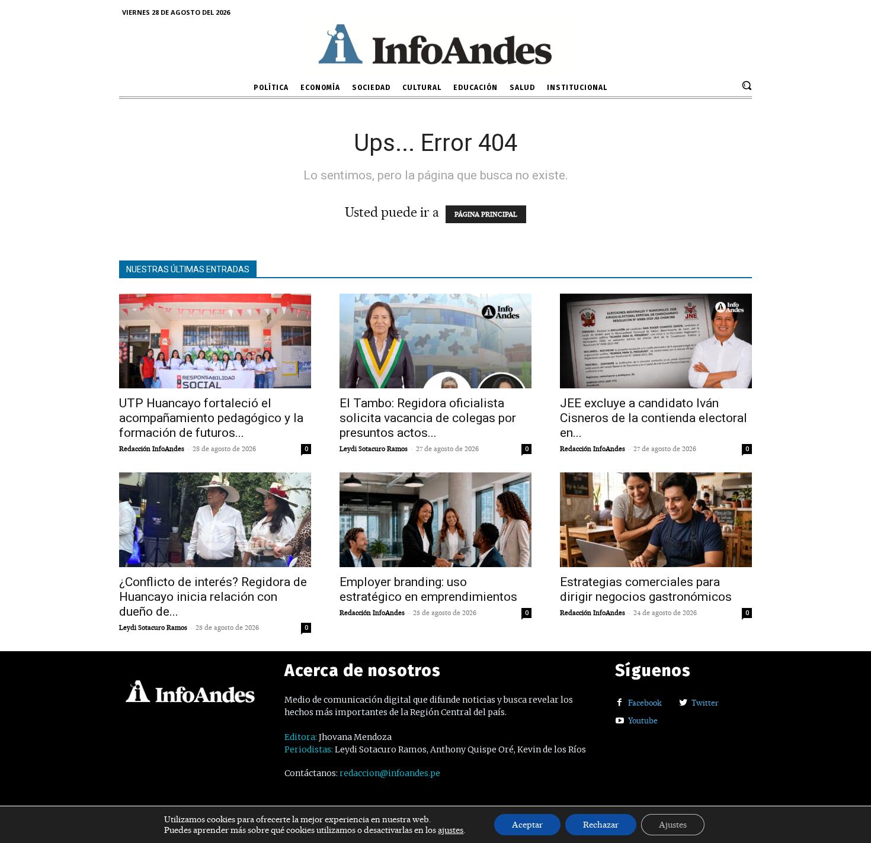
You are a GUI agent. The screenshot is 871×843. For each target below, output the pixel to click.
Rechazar (601, 824)
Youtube (643, 720)
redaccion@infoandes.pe (390, 773)
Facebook (645, 702)
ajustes (450, 830)
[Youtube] (619, 721)
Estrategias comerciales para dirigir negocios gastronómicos (646, 589)
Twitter (705, 702)
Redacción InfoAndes (151, 449)
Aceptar (527, 824)
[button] (746, 85)
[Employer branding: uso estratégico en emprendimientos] (435, 519)
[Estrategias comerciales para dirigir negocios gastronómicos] (656, 519)
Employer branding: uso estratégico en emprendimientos (428, 589)
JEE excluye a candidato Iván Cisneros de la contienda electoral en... (653, 418)
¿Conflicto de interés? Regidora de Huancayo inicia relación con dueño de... (213, 597)
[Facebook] (619, 703)
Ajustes (673, 824)
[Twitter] (683, 703)
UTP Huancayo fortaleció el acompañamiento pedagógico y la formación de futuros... (211, 418)
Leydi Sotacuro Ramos (374, 449)
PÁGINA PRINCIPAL (485, 214)
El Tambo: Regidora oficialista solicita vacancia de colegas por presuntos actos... (428, 418)
